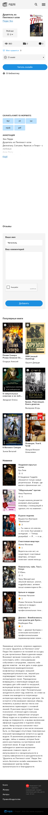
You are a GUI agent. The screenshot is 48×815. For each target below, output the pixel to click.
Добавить (24, 303)
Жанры (6, 790)
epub (8, 128)
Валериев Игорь (32, 408)
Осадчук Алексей (10, 361)
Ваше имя (10, 237)
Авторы (6, 794)
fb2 (8, 121)
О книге (11, 57)
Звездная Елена (10, 400)
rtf (20, 121)
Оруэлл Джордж (32, 362)
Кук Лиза (22, 470)
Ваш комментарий (14, 249)
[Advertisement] (24, 170)
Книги (5, 785)
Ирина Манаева (25, 544)
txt (31, 121)
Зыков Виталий (9, 451)
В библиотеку (13, 73)
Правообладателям (12, 799)
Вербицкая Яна (25, 623)
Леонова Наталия (26, 595)
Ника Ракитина (25, 493)
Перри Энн (8, 21)
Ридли (12, 4)
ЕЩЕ (5, 157)
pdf (19, 128)
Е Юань (21, 572)
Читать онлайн (25, 67)
